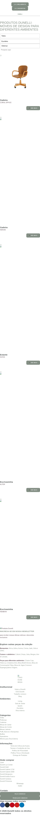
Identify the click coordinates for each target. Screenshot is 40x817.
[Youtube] (17, 805)
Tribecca (3, 663)
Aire (37, 654)
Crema (26, 648)
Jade (30, 648)
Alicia (11, 648)
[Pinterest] (12, 805)
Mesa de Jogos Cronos (22, 665)
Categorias (5, 715)
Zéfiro (2, 650)
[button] (20, 15)
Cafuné (17, 654)
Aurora (20, 648)
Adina (15, 648)
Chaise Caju (29, 660)
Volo (34, 648)
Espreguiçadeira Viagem (8, 667)
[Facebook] (2, 805)
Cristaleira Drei (12, 663)
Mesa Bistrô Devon (24, 663)
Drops (23, 654)
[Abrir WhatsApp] (35, 812)
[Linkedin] (21, 805)
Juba (28, 654)
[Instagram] (7, 805)
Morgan (33, 654)
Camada (4, 657)
